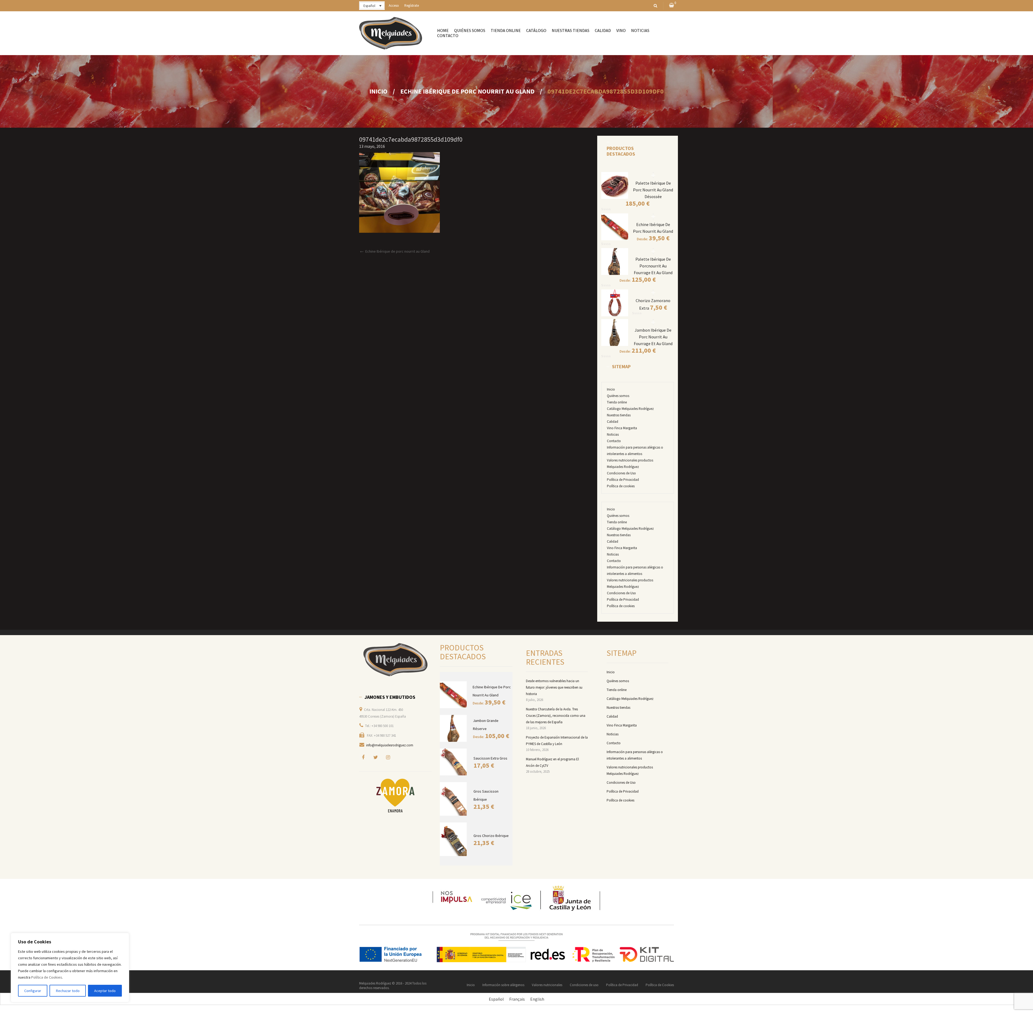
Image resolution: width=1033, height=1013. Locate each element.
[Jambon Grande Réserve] (454, 728)
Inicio (378, 91)
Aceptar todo (105, 990)
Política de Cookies (46, 977)
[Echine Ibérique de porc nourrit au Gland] (453, 694)
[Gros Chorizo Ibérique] (454, 839)
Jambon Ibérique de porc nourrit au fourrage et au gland (653, 336)
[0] (671, 5)
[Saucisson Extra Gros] (454, 762)
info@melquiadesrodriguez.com (389, 745)
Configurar (32, 990)
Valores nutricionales (547, 985)
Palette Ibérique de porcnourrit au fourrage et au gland (653, 265)
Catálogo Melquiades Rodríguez (630, 408)
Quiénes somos (618, 395)
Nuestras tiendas (619, 415)
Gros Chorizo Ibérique (491, 835)
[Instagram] (388, 757)
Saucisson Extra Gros (490, 758)
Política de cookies (621, 486)
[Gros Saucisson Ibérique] (454, 799)
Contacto (614, 441)
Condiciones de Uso (621, 473)
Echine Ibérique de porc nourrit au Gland (467, 91)
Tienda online (617, 402)
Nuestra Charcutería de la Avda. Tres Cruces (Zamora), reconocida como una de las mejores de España (555, 715)
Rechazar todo (68, 990)
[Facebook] (363, 757)
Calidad (612, 421)
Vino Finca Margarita (622, 428)
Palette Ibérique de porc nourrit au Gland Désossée (653, 189)
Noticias (613, 434)
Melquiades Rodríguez (375, 983)
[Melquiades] (395, 659)
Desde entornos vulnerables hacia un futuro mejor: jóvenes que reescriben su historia (554, 687)
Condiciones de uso (584, 985)
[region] (70, 967)
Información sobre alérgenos (503, 985)
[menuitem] (442, 30)
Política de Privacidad (623, 479)
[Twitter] (376, 757)
